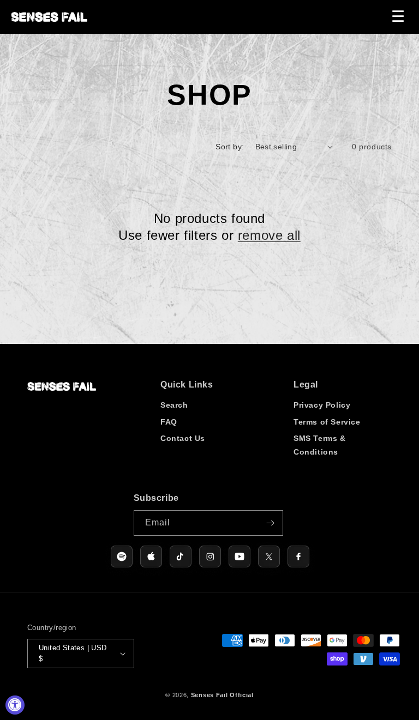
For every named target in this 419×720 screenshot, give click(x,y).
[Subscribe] (271, 523)
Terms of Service (327, 422)
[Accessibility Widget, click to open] (15, 705)
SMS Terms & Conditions (320, 445)
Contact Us (182, 438)
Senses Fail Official (222, 695)
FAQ (168, 422)
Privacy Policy (322, 405)
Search (174, 405)
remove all (269, 235)
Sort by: (230, 146)
